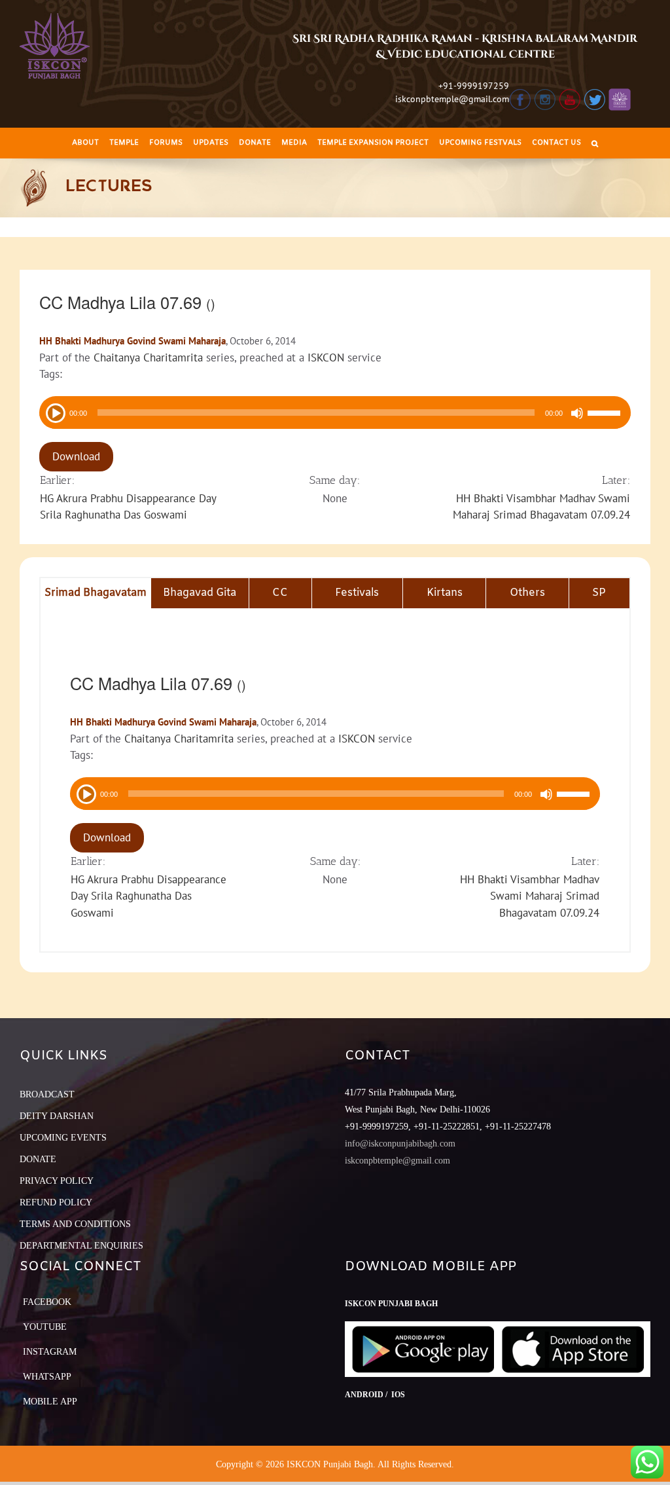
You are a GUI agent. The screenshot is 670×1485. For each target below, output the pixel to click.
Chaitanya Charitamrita (148, 357)
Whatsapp (47, 1377)
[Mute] (577, 413)
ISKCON (326, 357)
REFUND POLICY (56, 1202)
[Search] (594, 143)
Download (76, 456)
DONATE (38, 1159)
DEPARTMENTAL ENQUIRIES (81, 1246)
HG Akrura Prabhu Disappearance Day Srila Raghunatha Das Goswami (148, 896)
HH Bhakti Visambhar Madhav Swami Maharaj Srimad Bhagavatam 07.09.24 (529, 896)
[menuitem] (85, 143)
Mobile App (50, 1401)
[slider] (606, 414)
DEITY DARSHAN (57, 1116)
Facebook (47, 1302)
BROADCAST (47, 1094)
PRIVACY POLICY (57, 1181)
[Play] (54, 411)
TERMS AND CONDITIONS (75, 1224)
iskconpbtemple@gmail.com (452, 99)
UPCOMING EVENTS (63, 1138)
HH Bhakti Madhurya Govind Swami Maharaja (132, 341)
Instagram (50, 1352)
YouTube (45, 1327)
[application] (335, 412)
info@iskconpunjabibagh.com (400, 1143)
